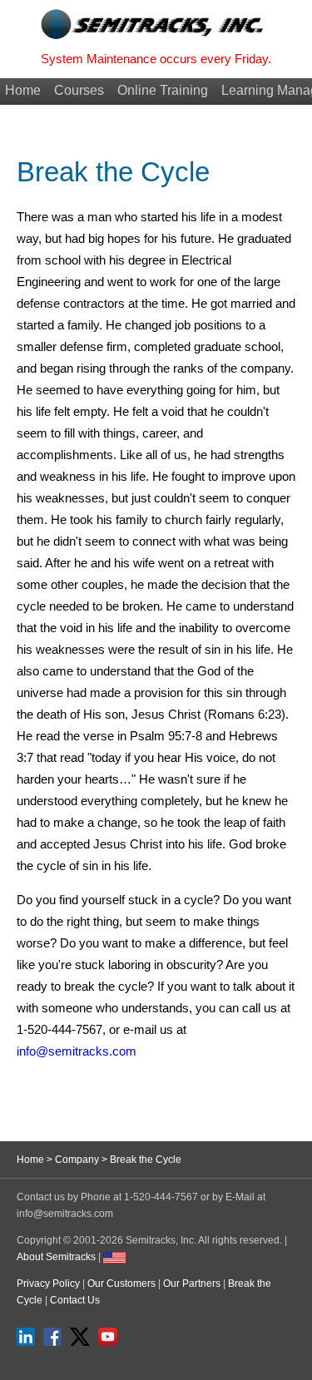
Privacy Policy (48, 1283)
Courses (79, 90)
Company (77, 1159)
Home (23, 90)
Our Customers (121, 1283)
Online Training (162, 90)
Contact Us (75, 1300)
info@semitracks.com (76, 1051)
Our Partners (191, 1283)
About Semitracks (56, 1257)
